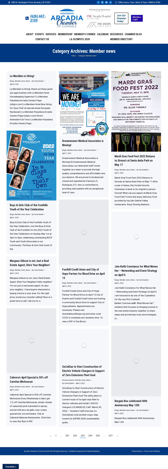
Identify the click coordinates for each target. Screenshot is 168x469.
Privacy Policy (137, 451)
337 (111, 435)
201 (67, 435)
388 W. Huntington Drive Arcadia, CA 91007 (31, 2)
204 (90, 435)
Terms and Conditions (152, 451)
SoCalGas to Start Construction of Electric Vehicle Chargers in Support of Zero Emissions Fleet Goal (83, 371)
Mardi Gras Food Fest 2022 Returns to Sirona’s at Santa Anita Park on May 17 (135, 160)
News (28, 81)
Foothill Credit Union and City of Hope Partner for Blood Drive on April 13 (83, 274)
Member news (20, 81)
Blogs (12, 81)
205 (98, 435)
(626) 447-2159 (38, 18)
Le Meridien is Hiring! (22, 76)
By (38, 81)
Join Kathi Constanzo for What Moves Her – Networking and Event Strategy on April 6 (136, 271)
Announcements (68, 380)
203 (83, 435)
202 (75, 435)
